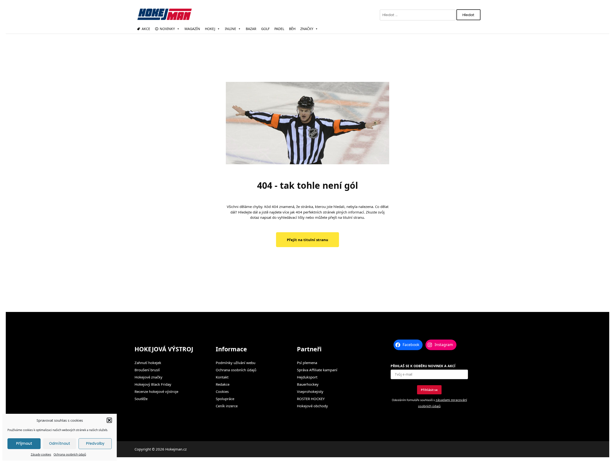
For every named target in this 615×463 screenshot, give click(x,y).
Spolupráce (225, 398)
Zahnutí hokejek (148, 362)
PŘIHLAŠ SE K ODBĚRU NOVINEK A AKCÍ (423, 366)
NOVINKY (167, 28)
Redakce (222, 384)
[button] (109, 420)
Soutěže (141, 398)
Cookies (222, 391)
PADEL (279, 28)
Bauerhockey (308, 384)
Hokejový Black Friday (153, 384)
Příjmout (24, 443)
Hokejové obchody (312, 405)
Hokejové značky (148, 377)
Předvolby (95, 443)
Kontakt (222, 377)
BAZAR (251, 28)
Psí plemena (307, 362)
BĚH (292, 28)
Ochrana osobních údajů (70, 454)
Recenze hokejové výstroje (156, 391)
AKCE (146, 28)
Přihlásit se (429, 390)
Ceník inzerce (227, 405)
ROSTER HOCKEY (311, 398)
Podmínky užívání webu (235, 362)
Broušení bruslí (147, 369)
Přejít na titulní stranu (307, 239)
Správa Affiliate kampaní (317, 369)
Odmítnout (59, 443)
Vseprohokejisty (310, 391)
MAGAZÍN (192, 28)
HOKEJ (210, 28)
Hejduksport (307, 377)
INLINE (230, 28)
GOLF (265, 28)
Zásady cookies (41, 454)
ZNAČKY (306, 28)
